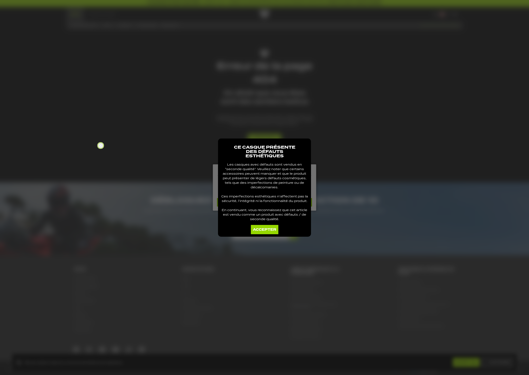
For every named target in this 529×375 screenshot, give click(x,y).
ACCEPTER (264, 229)
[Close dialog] (101, 145)
